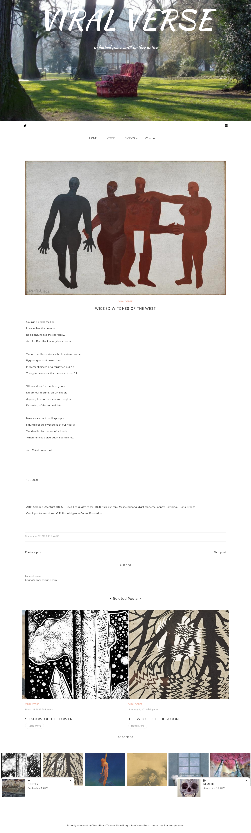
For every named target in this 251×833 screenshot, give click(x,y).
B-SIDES (130, 138)
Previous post (33, 552)
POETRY (33, 784)
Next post (220, 552)
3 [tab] (127, 737)
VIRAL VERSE (126, 19)
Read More (34, 725)
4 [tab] (131, 737)
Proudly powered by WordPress (86, 825)
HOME (93, 138)
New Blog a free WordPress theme (137, 825)
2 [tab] (123, 737)
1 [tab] (119, 737)
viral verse (35, 576)
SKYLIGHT (137, 719)
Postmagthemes (174, 825)
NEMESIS (209, 784)
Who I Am (151, 138)
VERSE (111, 138)
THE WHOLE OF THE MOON (50, 719)
